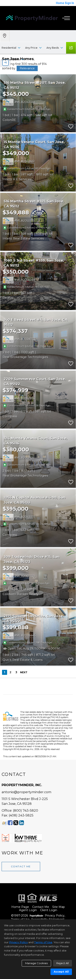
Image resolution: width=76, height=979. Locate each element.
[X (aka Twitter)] (15, 822)
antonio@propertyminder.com (26, 792)
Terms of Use (43, 942)
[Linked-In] (21, 822)
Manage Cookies (36, 963)
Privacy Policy (54, 915)
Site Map (58, 907)
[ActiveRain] (4, 822)
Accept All (61, 971)
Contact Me (21, 866)
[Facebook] (10, 822)
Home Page (20, 907)
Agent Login (28, 910)
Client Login (48, 910)
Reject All (62, 963)
